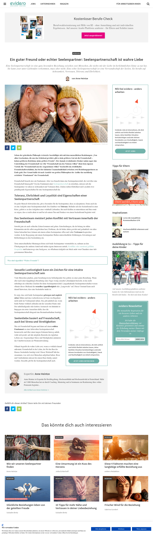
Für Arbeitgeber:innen (128, 3)
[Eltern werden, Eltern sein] (130, 205)
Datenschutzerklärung (128, 323)
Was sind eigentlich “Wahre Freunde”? (23, 260)
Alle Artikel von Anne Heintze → (36, 390)
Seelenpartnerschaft (60, 184)
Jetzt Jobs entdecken (83, 361)
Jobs (33, 3)
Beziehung (76, 53)
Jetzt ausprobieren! (93, 35)
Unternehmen (47, 3)
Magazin (64, 3)
